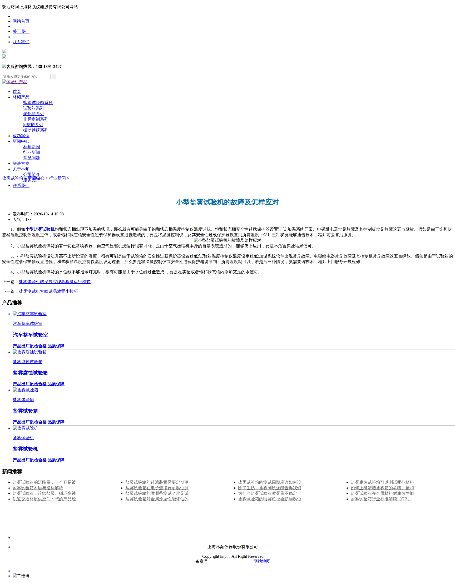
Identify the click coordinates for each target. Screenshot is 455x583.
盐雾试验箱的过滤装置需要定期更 (157, 482)
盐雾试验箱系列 (38, 102)
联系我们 (21, 41)
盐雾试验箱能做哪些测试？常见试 (157, 493)
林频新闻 (31, 147)
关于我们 (21, 31)
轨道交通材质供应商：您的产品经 (44, 499)
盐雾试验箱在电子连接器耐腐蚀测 (157, 488)
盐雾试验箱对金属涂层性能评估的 (157, 499)
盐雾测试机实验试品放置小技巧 (48, 291)
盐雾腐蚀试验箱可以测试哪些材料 (382, 482)
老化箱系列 (33, 113)
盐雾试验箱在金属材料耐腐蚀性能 (382, 493)
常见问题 (31, 158)
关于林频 (21, 169)
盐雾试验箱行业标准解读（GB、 (381, 499)
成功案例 (21, 136)
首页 (17, 91)
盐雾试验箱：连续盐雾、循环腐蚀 (44, 493)
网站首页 (21, 21)
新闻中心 (21, 141)
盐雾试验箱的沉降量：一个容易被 (44, 482)
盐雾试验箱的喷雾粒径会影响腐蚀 (269, 499)
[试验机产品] (14, 82)
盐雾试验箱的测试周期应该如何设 (269, 482)
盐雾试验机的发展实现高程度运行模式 (55, 281)
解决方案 (21, 163)
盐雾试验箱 (12, 178)
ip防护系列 (33, 124)
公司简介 (31, 174)
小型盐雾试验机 (40, 229)
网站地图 (262, 561)
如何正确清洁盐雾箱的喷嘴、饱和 (382, 488)
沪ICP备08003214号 (230, 561)
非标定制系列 (35, 119)
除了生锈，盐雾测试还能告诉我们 (269, 488)
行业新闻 (31, 152)
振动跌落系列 (35, 130)
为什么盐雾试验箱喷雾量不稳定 (267, 493)
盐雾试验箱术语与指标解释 (38, 488)
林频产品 (21, 97)
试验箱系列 (33, 108)
